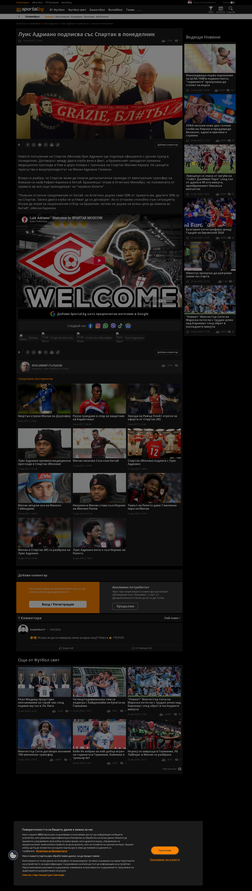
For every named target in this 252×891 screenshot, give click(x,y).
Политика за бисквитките (51, 850)
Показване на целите (165, 859)
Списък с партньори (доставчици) (43, 874)
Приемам (165, 850)
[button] (13, 855)
